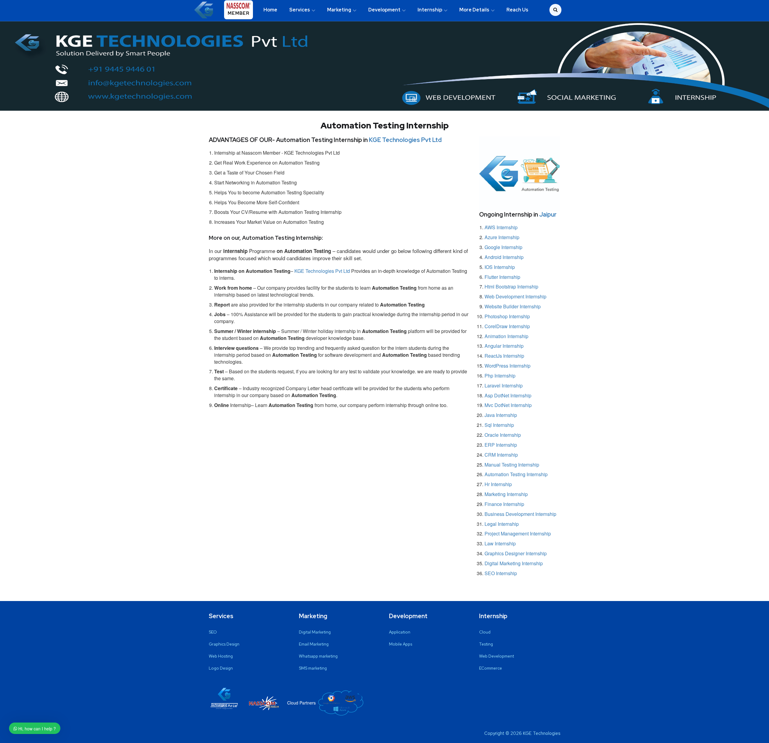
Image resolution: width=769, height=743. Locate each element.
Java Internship (501, 415)
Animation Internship (506, 336)
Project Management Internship (518, 533)
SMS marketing (313, 668)
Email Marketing (314, 644)
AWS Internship (501, 227)
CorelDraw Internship (507, 326)
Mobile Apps (400, 644)
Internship (430, 10)
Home (270, 10)
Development (384, 10)
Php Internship (500, 375)
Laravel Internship (504, 385)
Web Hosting (221, 656)
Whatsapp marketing (318, 656)
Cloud (485, 632)
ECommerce (490, 668)
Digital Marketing (315, 632)
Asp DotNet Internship (508, 395)
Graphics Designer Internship (516, 553)
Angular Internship (504, 345)
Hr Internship (498, 484)
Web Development (496, 656)
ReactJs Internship (504, 355)
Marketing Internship (506, 494)
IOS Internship (500, 267)
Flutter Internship (502, 276)
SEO (213, 632)
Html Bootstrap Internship (511, 286)
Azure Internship (502, 237)
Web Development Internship (515, 296)
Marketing (339, 10)
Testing (486, 644)
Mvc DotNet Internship (508, 405)
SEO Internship (501, 573)
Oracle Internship (503, 434)
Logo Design (221, 668)
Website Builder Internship (513, 306)
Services (299, 10)
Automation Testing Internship (516, 474)
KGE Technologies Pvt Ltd (405, 140)
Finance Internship (504, 504)
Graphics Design (224, 644)
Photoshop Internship (507, 316)
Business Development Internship (520, 513)
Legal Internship (502, 523)
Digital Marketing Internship (514, 563)
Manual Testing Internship (512, 464)
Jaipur (548, 214)
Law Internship (500, 543)
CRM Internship (501, 454)
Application (399, 632)
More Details (474, 10)
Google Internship (503, 247)
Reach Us (517, 10)
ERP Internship (501, 444)
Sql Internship (499, 424)
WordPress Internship (507, 365)
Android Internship (504, 257)
